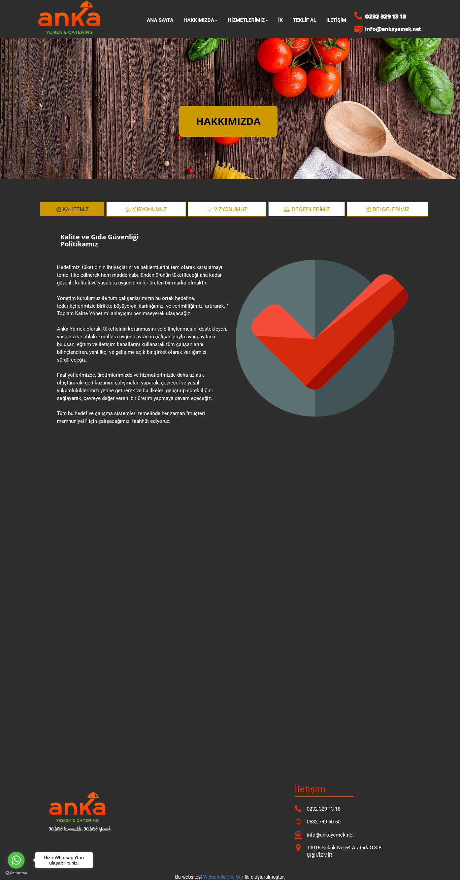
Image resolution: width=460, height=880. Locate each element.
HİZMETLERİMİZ (246, 20)
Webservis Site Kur (223, 876)
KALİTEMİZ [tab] (76, 208)
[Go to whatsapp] (16, 860)
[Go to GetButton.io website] (16, 873)
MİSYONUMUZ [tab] (149, 208)
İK (280, 20)
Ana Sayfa (160, 20)
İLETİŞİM (336, 20)
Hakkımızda (199, 20)
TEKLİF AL (304, 20)
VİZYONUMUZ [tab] (230, 208)
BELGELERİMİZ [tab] (391, 208)
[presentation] (73, 209)
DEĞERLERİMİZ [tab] (311, 208)
